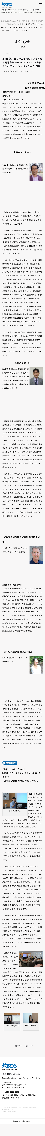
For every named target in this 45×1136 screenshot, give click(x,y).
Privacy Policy (7, 1109)
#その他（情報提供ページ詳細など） (18, 71)
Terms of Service (7, 1111)
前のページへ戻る (22, 1045)
